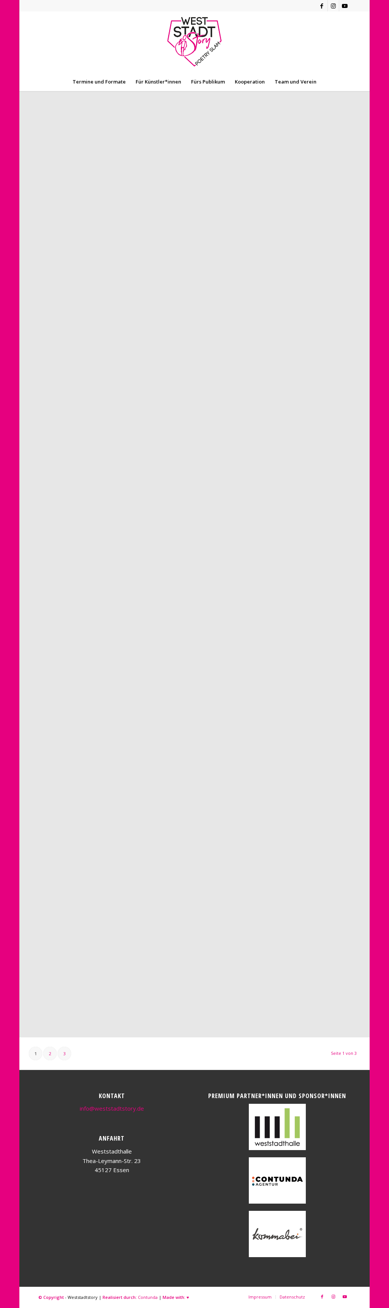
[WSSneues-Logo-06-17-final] (194, 41)
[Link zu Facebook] (321, 5)
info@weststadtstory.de (112, 1108)
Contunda (148, 1297)
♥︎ (188, 1297)
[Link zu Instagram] (333, 5)
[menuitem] (99, 81)
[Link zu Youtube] (345, 5)
